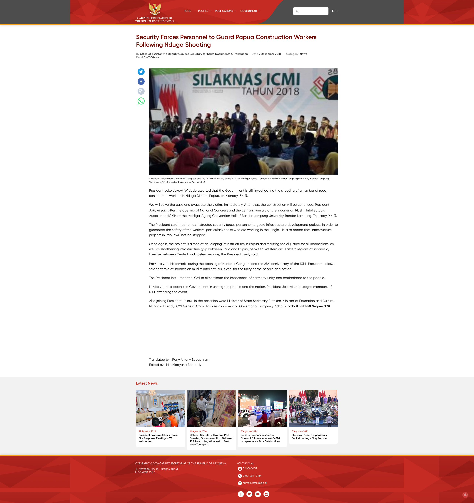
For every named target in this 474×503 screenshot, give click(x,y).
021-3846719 (249, 468)
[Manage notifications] (465, 495)
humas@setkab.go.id (254, 482)
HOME (187, 11)
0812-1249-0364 (251, 475)
